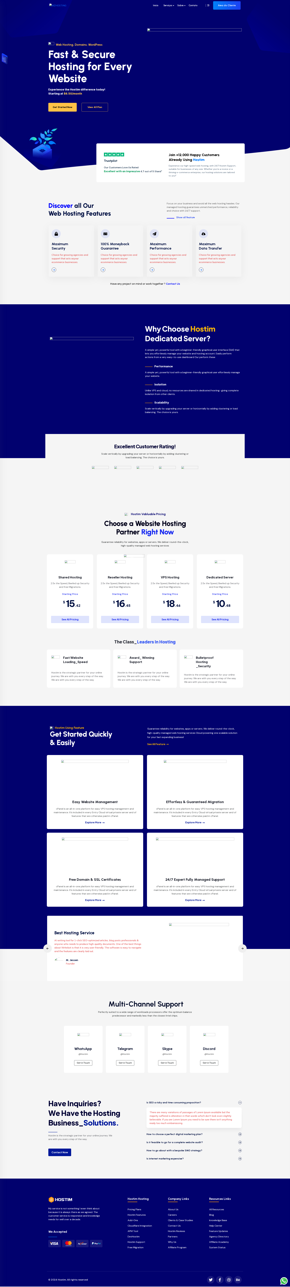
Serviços (167, 5)
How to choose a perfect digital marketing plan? (175, 1134)
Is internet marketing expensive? (165, 1158)
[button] (47, 948)
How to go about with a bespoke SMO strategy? (174, 1150)
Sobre (180, 5)
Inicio (155, 5)
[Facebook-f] (220, 1280)
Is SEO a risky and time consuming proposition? (174, 1102)
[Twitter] (210, 1280)
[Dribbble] (229, 1280)
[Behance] (238, 1280)
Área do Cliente (227, 5)
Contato (193, 5)
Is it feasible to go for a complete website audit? (175, 1142)
